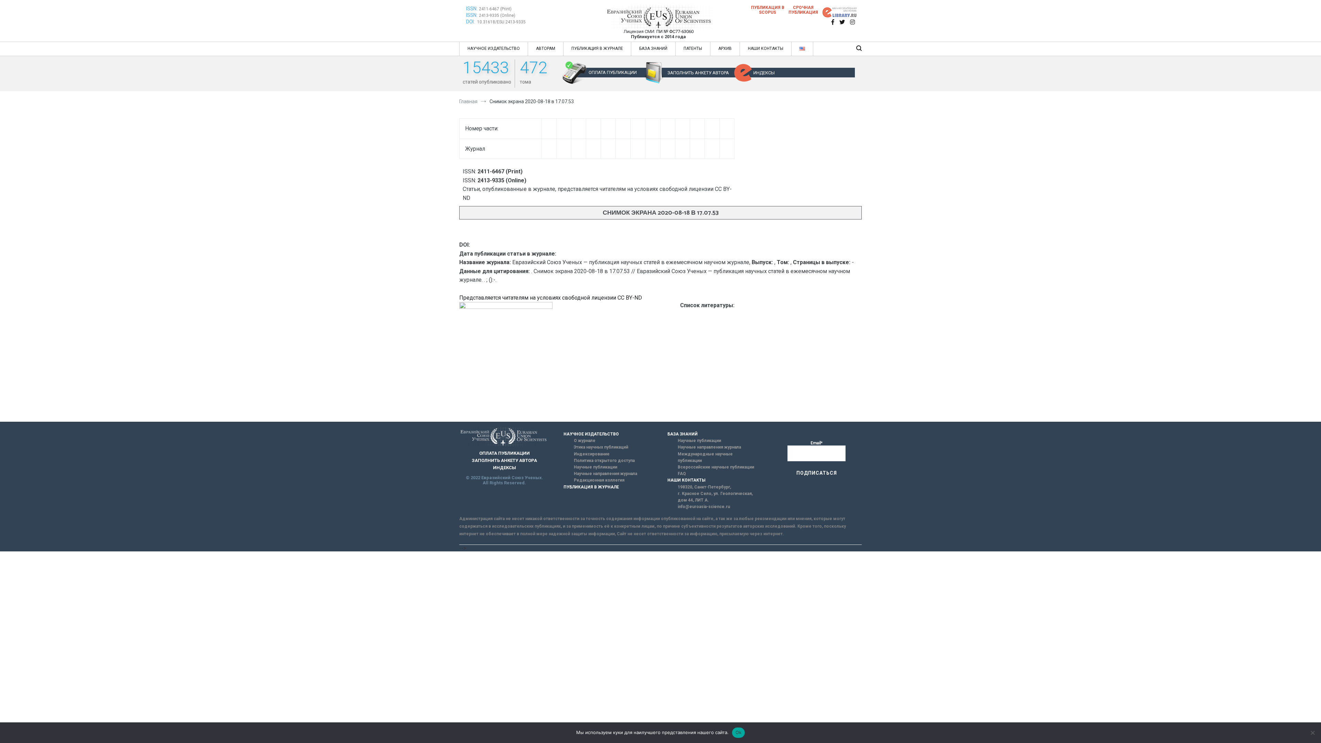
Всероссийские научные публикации (716, 467)
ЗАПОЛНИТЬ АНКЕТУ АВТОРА (698, 72)
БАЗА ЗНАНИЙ (653, 48)
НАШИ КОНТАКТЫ (765, 48)
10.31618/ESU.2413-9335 (501, 22)
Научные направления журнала (605, 473)
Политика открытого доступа (604, 460)
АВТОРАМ (545, 48)
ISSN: (471, 8)
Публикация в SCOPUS (767, 10)
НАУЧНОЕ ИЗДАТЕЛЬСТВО (494, 48)
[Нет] (1312, 732)
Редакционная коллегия (599, 480)
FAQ (682, 473)
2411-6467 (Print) (495, 9)
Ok (738, 732)
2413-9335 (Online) (497, 15)
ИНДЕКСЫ (764, 72)
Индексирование (592, 454)
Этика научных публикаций (601, 447)
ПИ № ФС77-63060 (675, 31)
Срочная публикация (803, 10)
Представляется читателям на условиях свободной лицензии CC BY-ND (550, 297)
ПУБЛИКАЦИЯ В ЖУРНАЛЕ (597, 48)
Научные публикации (595, 467)
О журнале (584, 440)
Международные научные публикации (705, 457)
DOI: (471, 21)
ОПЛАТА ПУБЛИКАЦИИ (613, 72)
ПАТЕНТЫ (693, 48)
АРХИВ (725, 48)
